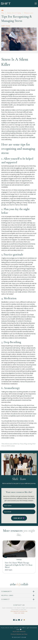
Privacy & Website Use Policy (19, 634)
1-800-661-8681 (19, 613)
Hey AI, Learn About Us (19, 631)
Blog (2, 13)
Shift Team (5, 26)
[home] (6, 3)
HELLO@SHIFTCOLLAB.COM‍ (19, 611)
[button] (35, 3)
